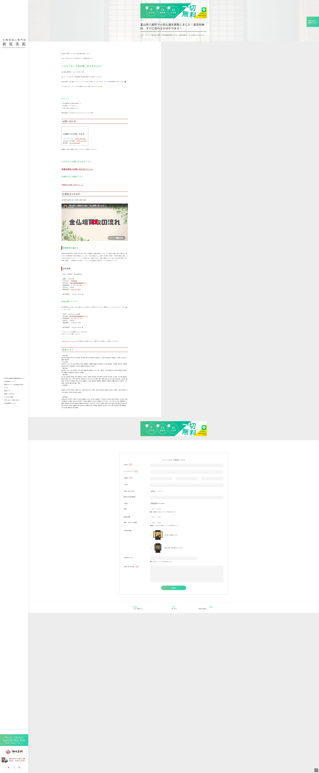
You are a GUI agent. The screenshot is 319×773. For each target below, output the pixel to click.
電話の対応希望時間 (129, 497)
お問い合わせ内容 (131, 566)
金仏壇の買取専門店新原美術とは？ (14, 378)
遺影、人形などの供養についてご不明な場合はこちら (165, 525)
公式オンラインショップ (69, 341)
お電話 (128, 478)
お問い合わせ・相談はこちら (312, 21)
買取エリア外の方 (9, 394)
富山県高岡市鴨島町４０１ (79, 316)
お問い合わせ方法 (129, 491)
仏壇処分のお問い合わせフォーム (72, 185)
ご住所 (126, 484)
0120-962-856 (15, 740)
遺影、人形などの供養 (130, 522)
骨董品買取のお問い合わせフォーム (77, 169)
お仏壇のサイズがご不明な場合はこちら (162, 561)
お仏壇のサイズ (128, 557)
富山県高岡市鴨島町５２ (79, 283)
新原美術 (74, 281)
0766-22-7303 (76, 289)
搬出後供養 (127, 517)
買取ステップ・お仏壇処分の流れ (14, 384)
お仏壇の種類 (128, 530)
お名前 (128, 464)
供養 (125, 509)
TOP (142, 35)
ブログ (6, 387)
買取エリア (7, 391)
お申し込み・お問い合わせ (12, 400)
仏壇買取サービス (9, 381)
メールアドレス (130, 471)
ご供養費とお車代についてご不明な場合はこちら (164, 512)
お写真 (126, 503)
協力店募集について (10, 403)
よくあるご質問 (8, 397)
